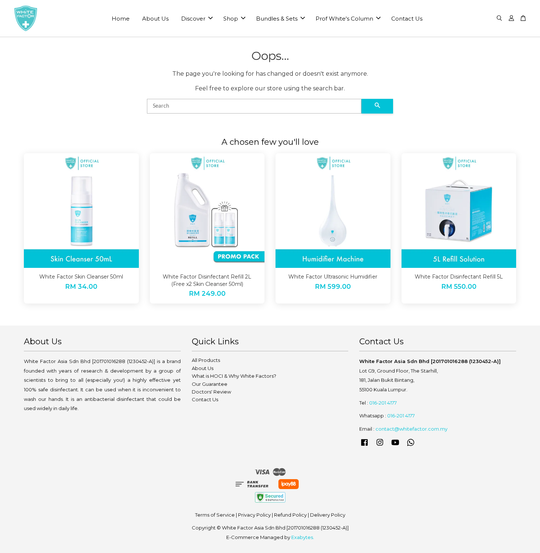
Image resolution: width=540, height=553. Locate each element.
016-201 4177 (383, 403)
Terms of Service (215, 515)
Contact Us (406, 18)
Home (121, 18)
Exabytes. (302, 537)
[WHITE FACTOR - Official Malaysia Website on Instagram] (380, 446)
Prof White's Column (344, 18)
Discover (193, 18)
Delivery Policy (327, 515)
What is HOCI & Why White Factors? (234, 376)
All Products (206, 360)
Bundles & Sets (277, 18)
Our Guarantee (209, 384)
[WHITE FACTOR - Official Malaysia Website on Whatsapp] (411, 446)
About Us (155, 18)
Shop (230, 18)
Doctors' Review (211, 392)
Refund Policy (290, 515)
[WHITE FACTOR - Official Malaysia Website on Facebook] (364, 446)
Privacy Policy (254, 515)
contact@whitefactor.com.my (411, 429)
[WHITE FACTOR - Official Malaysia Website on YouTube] (395, 446)
